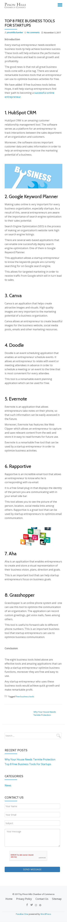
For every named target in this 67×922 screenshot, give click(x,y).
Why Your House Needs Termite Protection (30, 759)
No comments (33, 32)
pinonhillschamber (15, 32)
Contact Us (42, 899)
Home (8, 899)
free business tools (25, 696)
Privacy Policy (24, 899)
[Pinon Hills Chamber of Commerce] (15, 5)
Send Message (32, 869)
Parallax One (22, 914)
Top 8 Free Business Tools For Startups (28, 764)
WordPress (46, 914)
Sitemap (57, 899)
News (8, 785)
